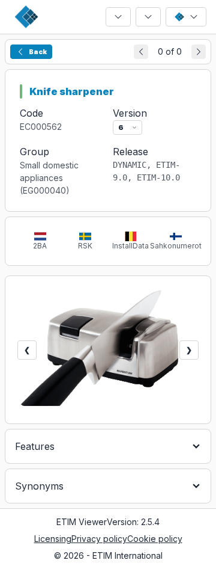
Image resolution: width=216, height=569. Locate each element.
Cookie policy (154, 539)
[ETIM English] (186, 16)
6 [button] (121, 127)
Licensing (52, 539)
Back (38, 52)
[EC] (118, 16)
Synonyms (39, 486)
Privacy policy (99, 539)
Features (35, 446)
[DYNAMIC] (148, 16)
